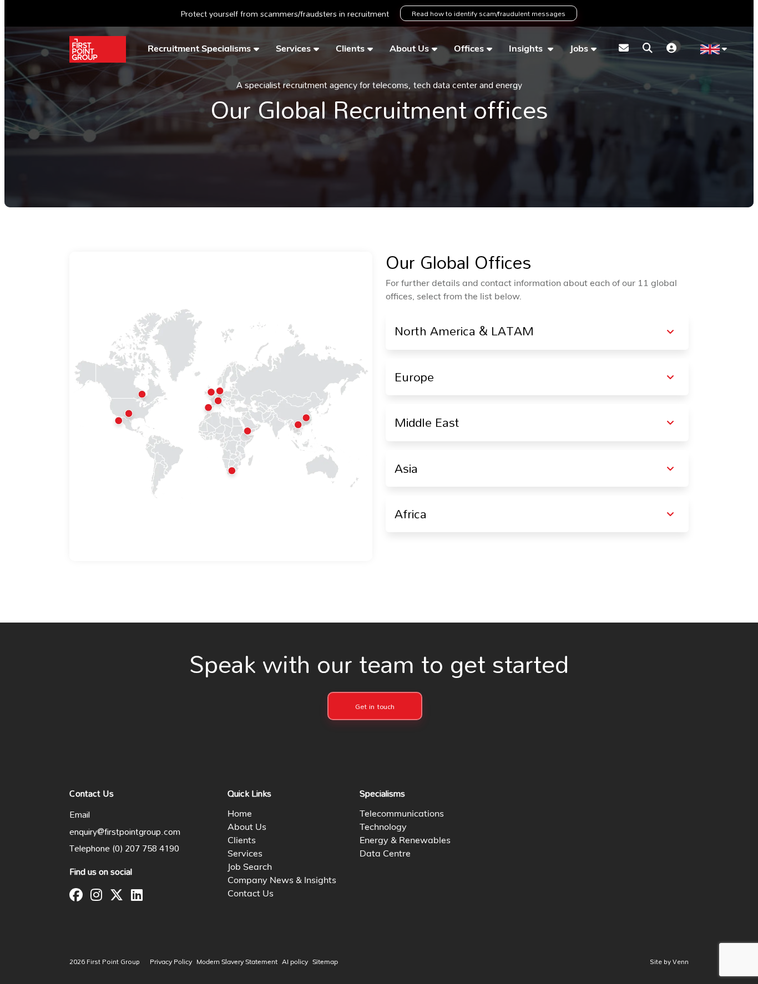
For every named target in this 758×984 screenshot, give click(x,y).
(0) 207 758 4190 (146, 848)
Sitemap (325, 962)
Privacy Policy (171, 962)
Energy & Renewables (405, 841)
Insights (527, 49)
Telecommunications (402, 814)
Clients (350, 49)
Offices (469, 49)
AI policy (295, 962)
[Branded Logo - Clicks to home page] (97, 49)
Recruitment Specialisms (199, 49)
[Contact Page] (624, 49)
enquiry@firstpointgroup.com (124, 831)
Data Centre (385, 854)
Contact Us (251, 894)
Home (240, 814)
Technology (383, 827)
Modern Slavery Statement (236, 962)
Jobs (579, 49)
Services (293, 49)
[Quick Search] (648, 49)
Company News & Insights (282, 880)
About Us (409, 49)
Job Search (250, 867)
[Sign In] (671, 49)
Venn (681, 961)
